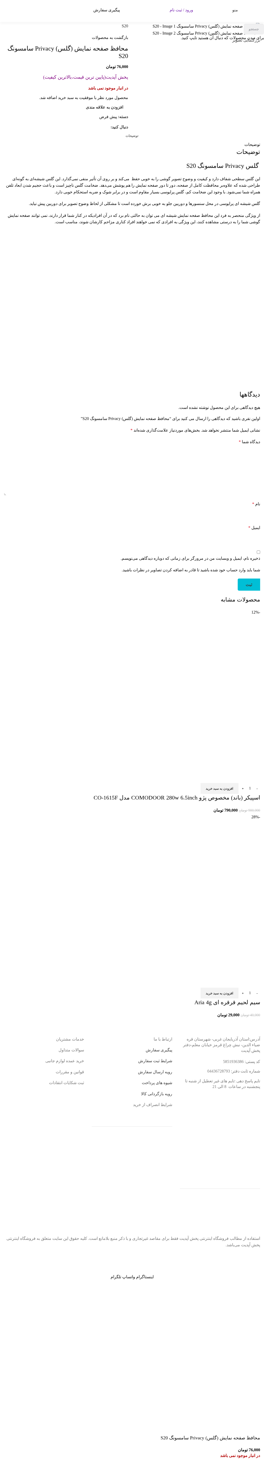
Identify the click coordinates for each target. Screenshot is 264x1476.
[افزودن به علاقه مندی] (253, 1469)
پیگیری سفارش (106, 10)
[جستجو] (255, 10)
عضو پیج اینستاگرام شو (127, 1256)
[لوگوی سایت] (141, 9)
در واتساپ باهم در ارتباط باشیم (217, 1256)
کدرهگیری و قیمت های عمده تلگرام (43, 1258)
